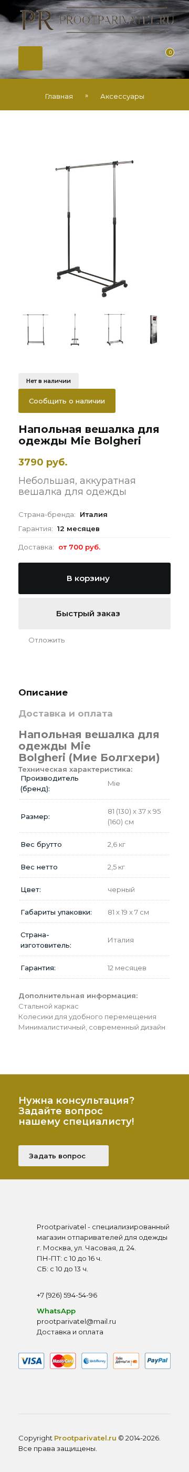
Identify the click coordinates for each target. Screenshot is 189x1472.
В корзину (89, 578)
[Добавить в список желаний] (41, 640)
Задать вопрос (58, 1156)
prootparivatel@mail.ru (76, 1321)
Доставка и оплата (70, 1332)
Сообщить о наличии (67, 401)
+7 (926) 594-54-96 (67, 1295)
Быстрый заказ (89, 613)
